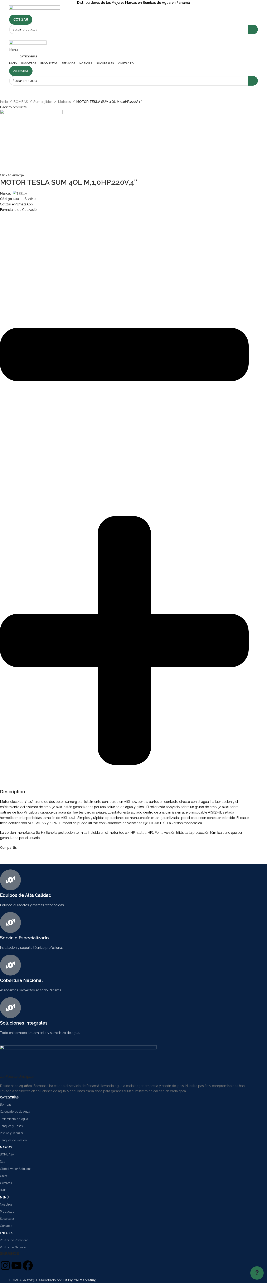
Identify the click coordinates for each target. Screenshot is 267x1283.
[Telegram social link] (38, 847)
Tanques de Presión (13, 1140)
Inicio (4, 102)
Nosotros (6, 1204)
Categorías (9, 1097)
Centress (6, 1183)
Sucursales (7, 1218)
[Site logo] (34, 10)
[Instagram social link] (133, 37)
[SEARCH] (253, 29)
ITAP (3, 1190)
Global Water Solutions (15, 1168)
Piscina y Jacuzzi (11, 1133)
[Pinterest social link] (29, 847)
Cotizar (20, 20)
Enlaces (6, 1233)
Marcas (6, 1147)
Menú (4, 1197)
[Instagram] (5, 1265)
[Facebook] (28, 1265)
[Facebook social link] (128, 37)
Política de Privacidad (14, 1240)
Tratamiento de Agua (14, 1119)
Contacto (6, 1225)
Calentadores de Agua (15, 1111)
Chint (3, 1176)
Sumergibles (43, 102)
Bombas (5, 1104)
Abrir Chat (20, 71)
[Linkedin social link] (138, 37)
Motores (64, 102)
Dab (2, 1161)
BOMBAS (20, 102)
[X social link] (24, 847)
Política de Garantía (13, 1247)
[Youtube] (16, 1265)
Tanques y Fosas (11, 1126)
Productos (7, 1211)
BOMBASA (7, 1154)
